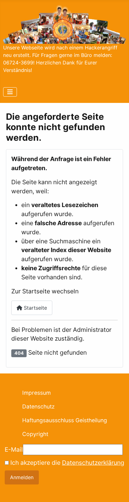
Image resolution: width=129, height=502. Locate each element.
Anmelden (22, 477)
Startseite (34, 308)
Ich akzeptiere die (66, 462)
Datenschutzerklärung (93, 462)
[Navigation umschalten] (10, 92)
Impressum (36, 392)
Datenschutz (38, 406)
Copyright (35, 434)
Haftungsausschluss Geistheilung (64, 420)
